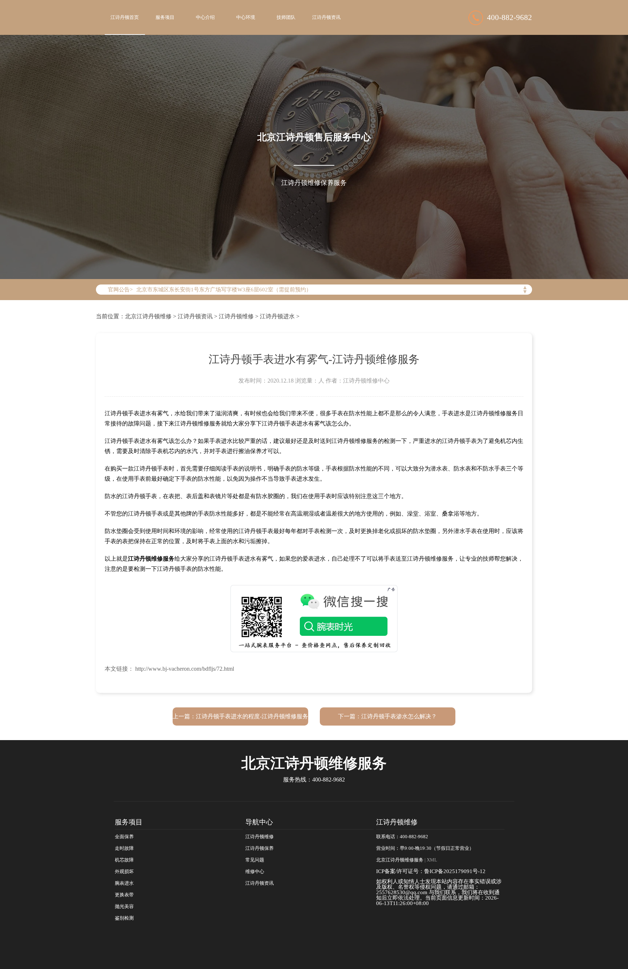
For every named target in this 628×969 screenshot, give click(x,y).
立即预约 (314, 495)
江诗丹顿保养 (259, 848)
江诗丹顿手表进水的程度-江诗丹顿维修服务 (252, 716)
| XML (430, 860)
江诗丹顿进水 (277, 316)
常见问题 (254, 860)
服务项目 (165, 17)
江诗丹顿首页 (124, 17)
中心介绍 (205, 17)
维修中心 (254, 871)
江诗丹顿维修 (236, 316)
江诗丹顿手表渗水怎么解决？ (399, 716)
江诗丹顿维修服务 (151, 559)
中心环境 (245, 17)
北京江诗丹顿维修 (148, 316)
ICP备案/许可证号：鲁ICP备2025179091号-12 (431, 871)
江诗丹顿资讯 (326, 17)
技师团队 (286, 17)
